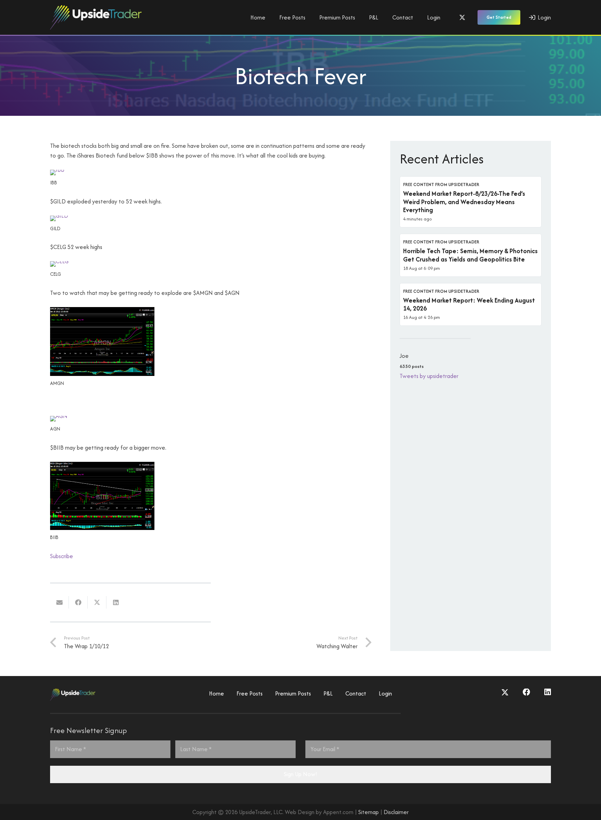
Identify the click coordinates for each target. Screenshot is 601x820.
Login (385, 693)
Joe (404, 356)
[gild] (59, 215)
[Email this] (59, 602)
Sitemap (368, 812)
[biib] (102, 528)
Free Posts (250, 693)
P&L (328, 693)
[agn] (58, 416)
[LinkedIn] (547, 692)
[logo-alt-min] (96, 17)
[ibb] (57, 170)
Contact (355, 693)
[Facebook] (526, 692)
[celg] (59, 261)
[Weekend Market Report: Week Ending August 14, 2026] (471, 304)
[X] (462, 17)
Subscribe (61, 556)
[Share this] (78, 602)
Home (216, 693)
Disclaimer (396, 812)
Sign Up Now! (300, 774)
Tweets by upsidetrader (429, 376)
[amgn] (102, 374)
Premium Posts (293, 693)
